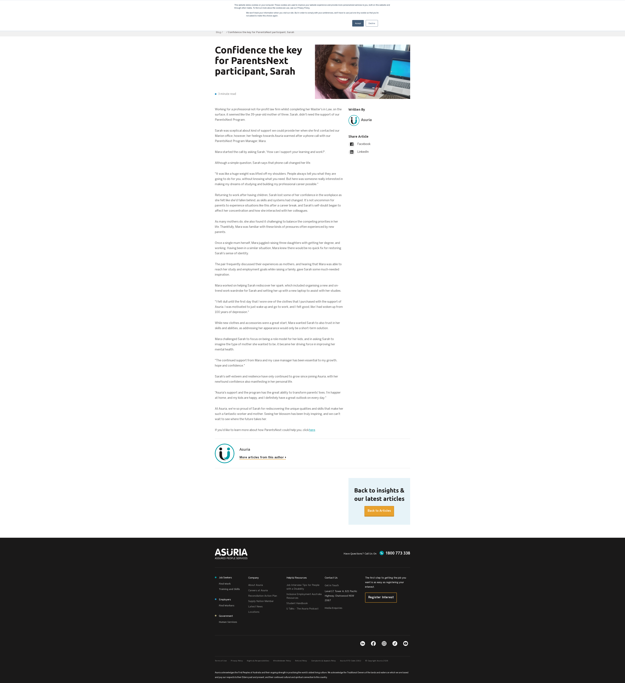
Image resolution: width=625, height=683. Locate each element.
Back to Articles (379, 511)
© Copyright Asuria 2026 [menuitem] (376, 661)
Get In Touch (332, 585)
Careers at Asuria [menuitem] (258, 590)
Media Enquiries (333, 608)
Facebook (363, 144)
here (312, 430)
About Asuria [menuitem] (255, 585)
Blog (218, 32)
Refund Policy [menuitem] (301, 661)
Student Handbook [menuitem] (297, 603)
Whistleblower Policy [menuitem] (282, 661)
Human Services (228, 622)
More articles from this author (261, 457)
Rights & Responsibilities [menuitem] (258, 661)
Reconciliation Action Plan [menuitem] (262, 596)
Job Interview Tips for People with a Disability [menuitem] (302, 587)
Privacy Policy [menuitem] (237, 661)
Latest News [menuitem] (255, 607)
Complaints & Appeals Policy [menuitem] (323, 661)
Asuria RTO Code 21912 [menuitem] (350, 661)
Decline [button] (371, 23)
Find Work (225, 583)
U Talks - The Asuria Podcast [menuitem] (302, 609)
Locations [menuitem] (253, 612)
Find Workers (226, 605)
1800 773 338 (397, 553)
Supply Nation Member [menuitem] (261, 601)
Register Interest (381, 597)
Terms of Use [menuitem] (221, 661)
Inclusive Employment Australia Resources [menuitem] (304, 596)
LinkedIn (363, 152)
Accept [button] (358, 23)
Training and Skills (229, 589)
